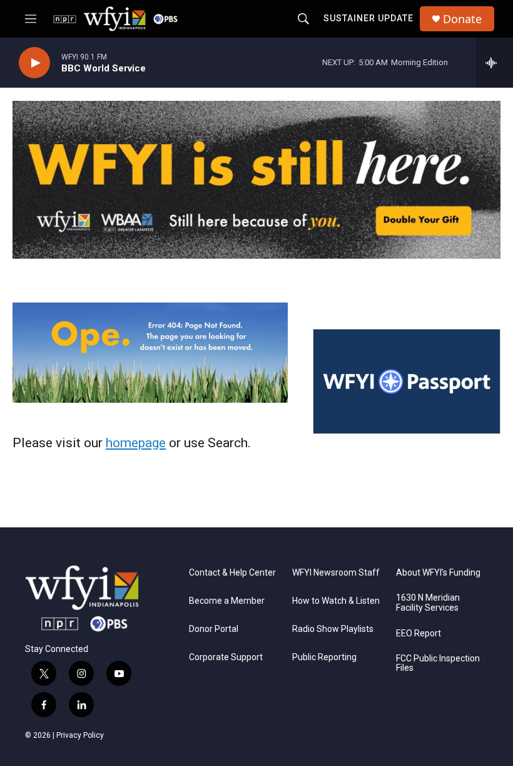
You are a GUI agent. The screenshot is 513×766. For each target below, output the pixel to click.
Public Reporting (324, 657)
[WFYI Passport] (406, 381)
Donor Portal (213, 629)
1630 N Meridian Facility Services (428, 603)
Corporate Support (226, 657)
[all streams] (494, 63)
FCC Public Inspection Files (438, 663)
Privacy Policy (80, 735)
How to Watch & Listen (336, 601)
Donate (462, 19)
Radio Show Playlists (332, 629)
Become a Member (227, 601)
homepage (136, 442)
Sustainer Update (368, 18)
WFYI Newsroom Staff (336, 572)
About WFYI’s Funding (438, 572)
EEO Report (418, 633)
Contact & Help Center (232, 572)
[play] (34, 63)
